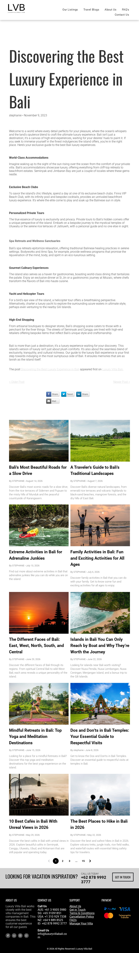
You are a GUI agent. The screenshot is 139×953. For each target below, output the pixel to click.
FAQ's (73, 920)
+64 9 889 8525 (53, 920)
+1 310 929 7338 (55, 916)
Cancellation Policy (82, 916)
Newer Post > (121, 382)
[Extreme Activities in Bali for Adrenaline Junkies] (39, 525)
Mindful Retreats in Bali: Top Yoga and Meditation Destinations (35, 736)
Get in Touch (78, 909)
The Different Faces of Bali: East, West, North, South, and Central (36, 645)
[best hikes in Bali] (100, 795)
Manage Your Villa (81, 923)
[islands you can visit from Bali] (100, 613)
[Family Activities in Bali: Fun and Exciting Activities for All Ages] (100, 525)
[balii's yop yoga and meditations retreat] (39, 704)
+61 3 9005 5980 (55, 909)
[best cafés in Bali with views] (39, 613)
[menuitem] (70, 9)
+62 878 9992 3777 (54, 923)
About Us (75, 906)
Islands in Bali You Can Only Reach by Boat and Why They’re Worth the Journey (99, 645)
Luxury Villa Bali (112, 369)
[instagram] (20, 936)
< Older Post (16, 382)
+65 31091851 (52, 913)
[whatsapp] (26, 936)
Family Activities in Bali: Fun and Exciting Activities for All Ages (97, 558)
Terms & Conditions (82, 913)
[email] (14, 936)
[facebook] (8, 936)
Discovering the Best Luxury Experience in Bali (50, 369)
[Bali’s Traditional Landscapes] (100, 441)
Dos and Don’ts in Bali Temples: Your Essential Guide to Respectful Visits (99, 736)
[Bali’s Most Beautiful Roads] (39, 441)
